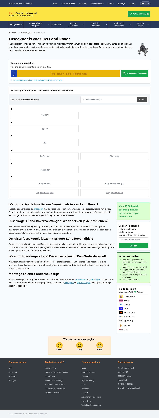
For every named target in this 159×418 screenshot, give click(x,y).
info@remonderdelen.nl (130, 388)
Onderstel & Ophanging (55, 388)
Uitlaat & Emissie (52, 393)
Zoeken (142, 99)
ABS (10, 368)
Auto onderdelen (68, 3)
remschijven (95, 279)
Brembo (12, 376)
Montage (121, 3)
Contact (132, 3)
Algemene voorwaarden (91, 397)
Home (55, 3)
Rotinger (12, 380)
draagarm (38, 209)
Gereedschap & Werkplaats (56, 372)
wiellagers (69, 282)
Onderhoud (50, 376)
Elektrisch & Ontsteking (55, 384)
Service (111, 3)
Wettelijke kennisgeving (91, 405)
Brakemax (13, 372)
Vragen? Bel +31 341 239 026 (20, 3)
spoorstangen (83, 282)
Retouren (83, 3)
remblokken (80, 279)
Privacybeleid (87, 401)
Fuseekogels (26, 32)
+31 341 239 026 (126, 384)
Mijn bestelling (97, 3)
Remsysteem (50, 368)
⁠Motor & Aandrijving (53, 380)
